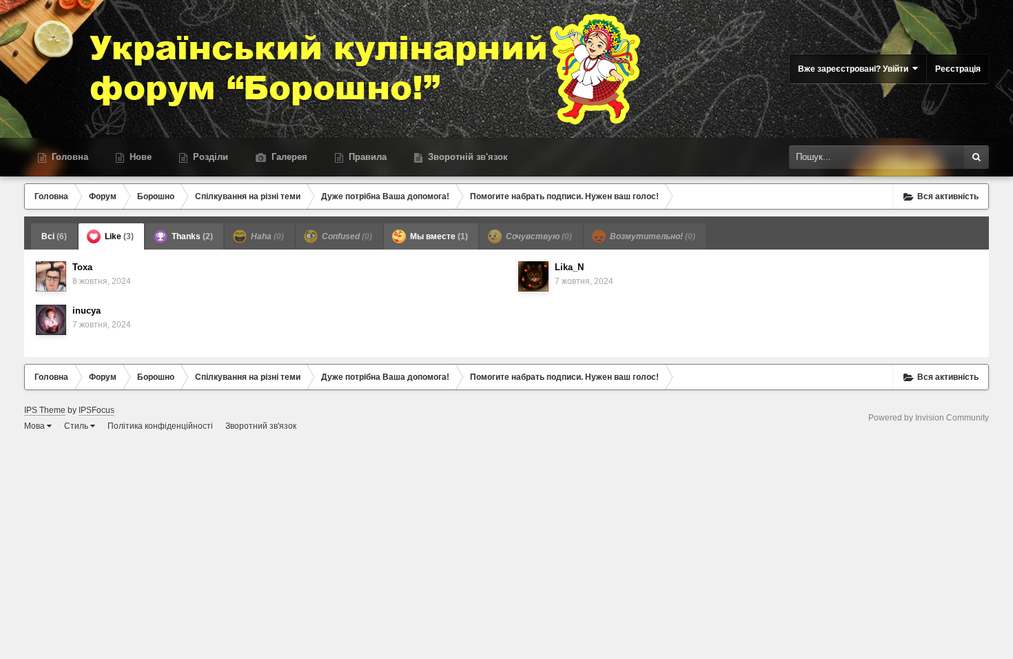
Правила (366, 157)
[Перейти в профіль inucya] (51, 320)
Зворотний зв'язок (260, 426)
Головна (68, 157)
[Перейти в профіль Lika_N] (533, 276)
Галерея (288, 157)
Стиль (77, 426)
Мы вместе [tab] (438, 236)
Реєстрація (958, 69)
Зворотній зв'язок (466, 157)
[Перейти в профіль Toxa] (51, 276)
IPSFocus (96, 410)
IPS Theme (44, 410)
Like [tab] (118, 236)
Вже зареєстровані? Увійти (855, 69)
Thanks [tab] (191, 236)
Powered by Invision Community (928, 418)
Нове (139, 157)
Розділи (209, 157)
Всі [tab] (54, 236)
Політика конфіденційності (160, 426)
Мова (35, 426)
